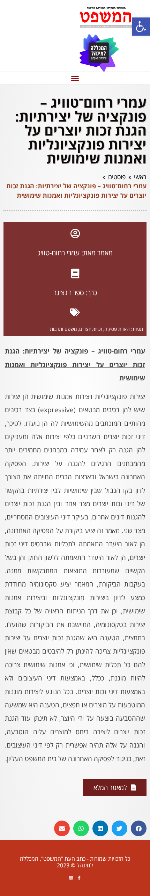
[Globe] (71, 878)
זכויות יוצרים (90, 329)
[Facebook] (79, 878)
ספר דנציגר (68, 292)
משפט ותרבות (63, 329)
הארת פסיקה (117, 329)
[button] (141, 26)
